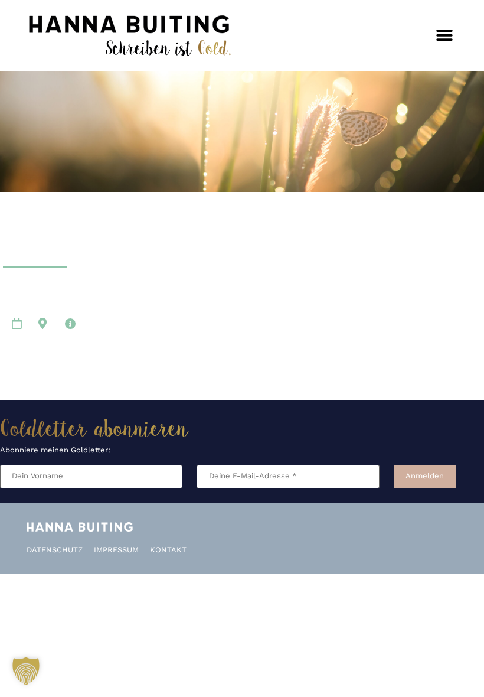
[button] (444, 35)
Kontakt (168, 550)
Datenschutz (55, 550)
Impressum (116, 550)
